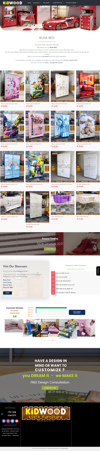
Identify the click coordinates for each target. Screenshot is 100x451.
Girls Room (46, 3)
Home (29, 3)
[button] (6, 329)
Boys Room (36, 3)
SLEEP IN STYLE (57, 3)
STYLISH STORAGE (71, 3)
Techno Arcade (64, 448)
